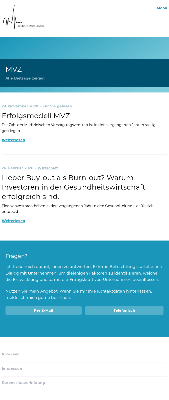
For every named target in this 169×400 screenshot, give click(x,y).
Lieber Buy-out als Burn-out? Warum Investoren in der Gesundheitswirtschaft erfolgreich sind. (73, 187)
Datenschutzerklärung (23, 383)
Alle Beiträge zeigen (25, 78)
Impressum (13, 368)
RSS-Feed (11, 354)
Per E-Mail (43, 310)
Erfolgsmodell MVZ (36, 115)
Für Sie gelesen (57, 106)
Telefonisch (124, 310)
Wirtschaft (48, 168)
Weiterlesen (13, 140)
